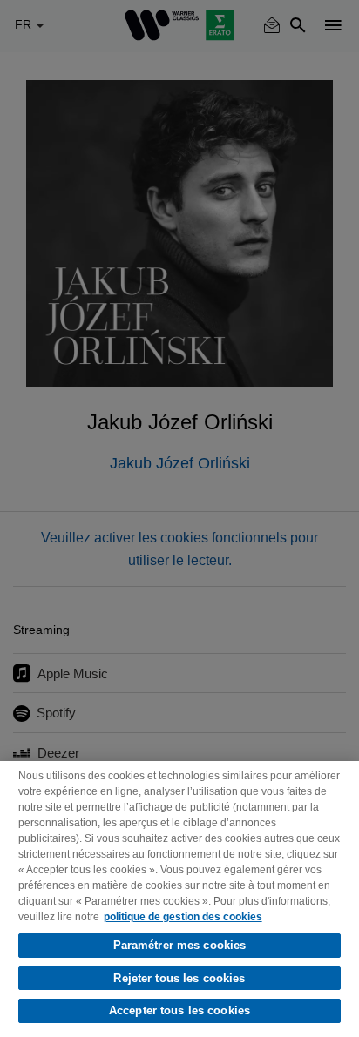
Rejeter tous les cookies (179, 978)
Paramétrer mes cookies (180, 945)
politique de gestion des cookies (183, 917)
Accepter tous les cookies (179, 1010)
